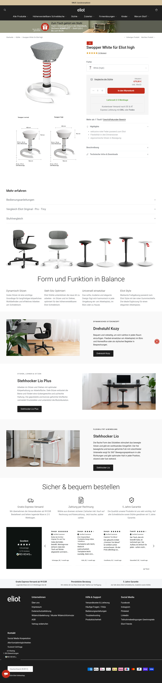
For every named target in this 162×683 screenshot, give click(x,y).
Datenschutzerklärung (41, 611)
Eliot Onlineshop (19, 675)
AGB (34, 619)
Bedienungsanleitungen (20, 199)
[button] (11, 654)
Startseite (9, 37)
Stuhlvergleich (14, 218)
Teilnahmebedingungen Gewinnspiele (137, 619)
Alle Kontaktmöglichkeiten (19, 642)
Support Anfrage (15, 647)
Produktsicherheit (93, 619)
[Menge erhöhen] (102, 91)
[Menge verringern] (93, 91)
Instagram (125, 607)
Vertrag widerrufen (40, 624)
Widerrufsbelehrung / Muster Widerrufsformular (53, 615)
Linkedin (125, 615)
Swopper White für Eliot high (33, 37)
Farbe (89, 62)
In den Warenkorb (126, 91)
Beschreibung (92, 147)
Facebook (125, 602)
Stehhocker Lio (103, 467)
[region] (99, 546)
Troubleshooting (93, 615)
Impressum (37, 607)
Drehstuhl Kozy (103, 353)
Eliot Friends (126, 624)
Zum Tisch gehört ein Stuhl (71, 3)
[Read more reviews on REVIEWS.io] (24, 554)
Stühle (18, 37)
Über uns (35, 602)
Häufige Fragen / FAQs (96, 607)
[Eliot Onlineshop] (81, 9)
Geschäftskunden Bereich (114, 119)
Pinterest (125, 611)
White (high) (98, 68)
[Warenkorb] (156, 10)
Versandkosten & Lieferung (98, 602)
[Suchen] (6, 10)
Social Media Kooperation (19, 638)
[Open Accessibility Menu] (156, 341)
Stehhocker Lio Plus (29, 409)
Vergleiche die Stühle (103, 79)
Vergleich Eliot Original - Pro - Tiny (26, 209)
